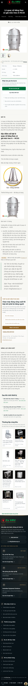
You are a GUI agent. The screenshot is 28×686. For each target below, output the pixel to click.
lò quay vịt (24, 257)
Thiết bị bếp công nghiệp (20, 16)
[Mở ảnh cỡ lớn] (14, 40)
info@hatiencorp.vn (7, 340)
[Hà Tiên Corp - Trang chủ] (8, 521)
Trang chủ (3, 16)
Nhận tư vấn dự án (14, 327)
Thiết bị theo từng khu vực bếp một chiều (14, 319)
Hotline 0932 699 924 (8, 332)
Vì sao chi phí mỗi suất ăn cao (12, 323)
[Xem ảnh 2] (9, 55)
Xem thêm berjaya (9, 315)
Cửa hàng (10, 16)
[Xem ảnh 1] (3, 55)
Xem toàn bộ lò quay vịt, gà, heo (10, 513)
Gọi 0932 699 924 (14, 92)
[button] (2, 2)
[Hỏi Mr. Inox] (26, 684)
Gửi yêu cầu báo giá (14, 88)
